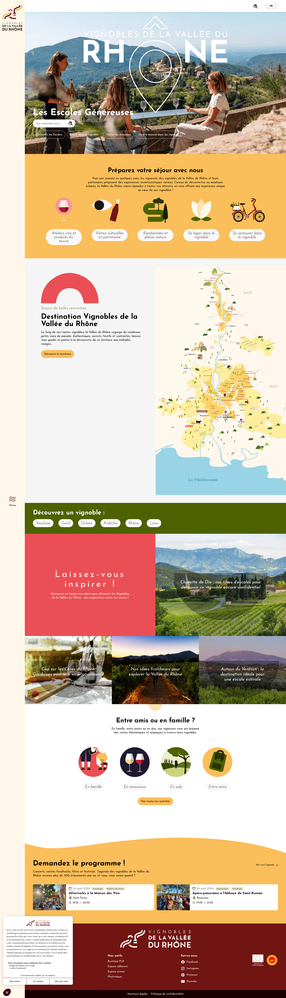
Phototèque (115, 976)
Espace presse (116, 971)
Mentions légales (137, 994)
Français (271, 6)
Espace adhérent (118, 966)
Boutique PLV (116, 961)
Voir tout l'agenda (265, 865)
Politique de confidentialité (167, 994)
